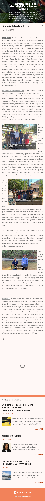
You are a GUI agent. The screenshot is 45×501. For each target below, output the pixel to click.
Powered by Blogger (23, 492)
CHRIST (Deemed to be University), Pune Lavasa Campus (22, 6)
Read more (39, 429)
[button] (42, 26)
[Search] (42, 4)
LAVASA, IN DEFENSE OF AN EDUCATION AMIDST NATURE (16, 462)
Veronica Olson (27, 496)
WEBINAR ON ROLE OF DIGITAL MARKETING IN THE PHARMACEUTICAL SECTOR (18, 408)
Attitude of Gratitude (11, 435)
